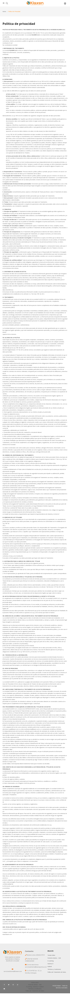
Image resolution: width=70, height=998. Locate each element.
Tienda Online (51, 955)
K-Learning (51, 961)
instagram (13, 984)
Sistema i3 (50, 963)
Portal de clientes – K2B (54, 958)
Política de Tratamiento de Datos (57, 972)
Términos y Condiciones (54, 969)
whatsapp (17, 984)
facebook (4, 984)
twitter (8, 984)
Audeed (50, 966)
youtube (4, 988)
